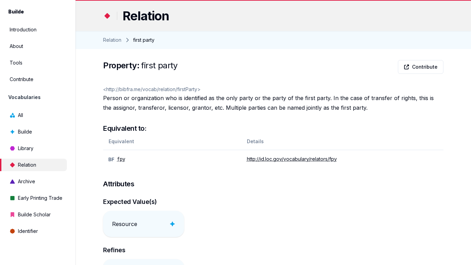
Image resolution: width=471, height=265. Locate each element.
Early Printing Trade (40, 198)
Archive (26, 181)
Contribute (21, 79)
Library (25, 148)
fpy (121, 159)
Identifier (28, 231)
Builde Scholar (34, 214)
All (20, 115)
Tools (16, 63)
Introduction (23, 29)
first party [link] (143, 40)
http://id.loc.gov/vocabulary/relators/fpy (292, 159)
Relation (27, 165)
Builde (25, 132)
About (16, 46)
